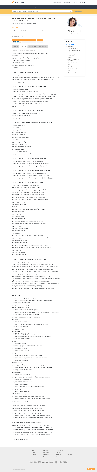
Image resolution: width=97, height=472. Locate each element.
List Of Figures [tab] (43, 46)
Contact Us (75, 2)
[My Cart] (84, 2)
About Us (32, 450)
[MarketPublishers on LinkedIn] (73, 455)
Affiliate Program (59, 456)
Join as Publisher (72, 450)
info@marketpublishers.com (58, 2)
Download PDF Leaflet (18, 36)
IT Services (70, 64)
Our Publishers (33, 454)
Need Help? (39, 40)
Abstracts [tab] (15, 46)
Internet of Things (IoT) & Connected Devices (73, 62)
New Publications (46, 452)
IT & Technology (70, 46)
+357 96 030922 (68, 2)
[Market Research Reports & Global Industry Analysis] (19, 2)
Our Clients (33, 452)
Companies (80, 7)
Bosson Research (16, 25)
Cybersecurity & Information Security (74, 51)
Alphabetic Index (46, 454)
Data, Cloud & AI (71, 53)
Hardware (70, 57)
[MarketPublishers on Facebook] (68, 455)
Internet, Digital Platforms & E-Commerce (74, 60)
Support (92, 469)
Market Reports (46, 450)
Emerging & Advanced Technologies (73, 55)
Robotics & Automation (73, 68)
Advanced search (78, 11)
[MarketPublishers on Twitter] (71, 455)
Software (70, 70)
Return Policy (58, 454)
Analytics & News (46, 456)
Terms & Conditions (59, 450)
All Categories (69, 44)
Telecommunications (72, 72)
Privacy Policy (58, 452)
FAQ (80, 2)
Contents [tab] (23, 46)
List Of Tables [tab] (32, 46)
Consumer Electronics (73, 48)
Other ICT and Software (73, 66)
